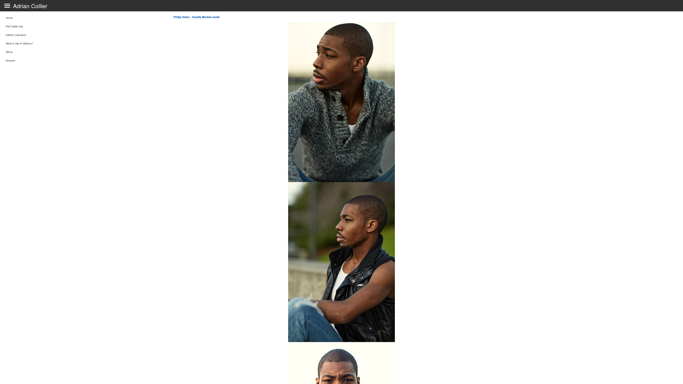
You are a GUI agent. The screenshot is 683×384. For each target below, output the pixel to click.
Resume (10, 60)
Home (9, 18)
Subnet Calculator (16, 35)
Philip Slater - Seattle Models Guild (197, 17)
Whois (9, 52)
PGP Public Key (14, 26)
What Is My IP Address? (19, 43)
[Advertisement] (594, 70)
